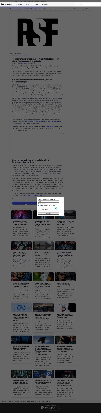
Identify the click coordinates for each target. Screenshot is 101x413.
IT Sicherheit (18, 4)
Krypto (28, 4)
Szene (36, 4)
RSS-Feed (45, 4)
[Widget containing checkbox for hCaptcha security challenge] (48, 209)
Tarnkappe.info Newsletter (47, 205)
